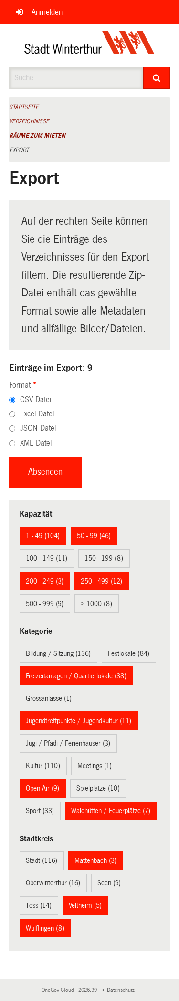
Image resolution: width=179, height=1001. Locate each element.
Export (19, 150)
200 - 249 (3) (44, 581)
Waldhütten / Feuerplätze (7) (110, 811)
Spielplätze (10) (98, 788)
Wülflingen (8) (45, 928)
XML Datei (36, 443)
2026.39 (88, 990)
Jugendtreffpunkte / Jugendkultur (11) (78, 721)
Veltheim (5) (85, 905)
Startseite (24, 107)
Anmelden (47, 12)
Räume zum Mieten (37, 135)
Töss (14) (39, 905)
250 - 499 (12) (101, 581)
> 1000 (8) (96, 604)
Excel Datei (37, 414)
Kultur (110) (43, 766)
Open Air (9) (42, 788)
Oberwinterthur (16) (53, 883)
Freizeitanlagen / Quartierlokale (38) (76, 676)
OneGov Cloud (59, 990)
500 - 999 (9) (44, 604)
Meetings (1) (94, 766)
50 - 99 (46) (94, 536)
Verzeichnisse (29, 121)
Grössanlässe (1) (49, 698)
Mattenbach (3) (95, 860)
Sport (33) (40, 811)
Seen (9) (109, 883)
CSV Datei (35, 399)
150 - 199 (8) (103, 558)
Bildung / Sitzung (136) (58, 653)
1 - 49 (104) (43, 536)
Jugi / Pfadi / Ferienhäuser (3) (68, 743)
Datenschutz (122, 990)
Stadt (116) (41, 860)
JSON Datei (38, 428)
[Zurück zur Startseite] (89, 45)
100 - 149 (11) (46, 558)
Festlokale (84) (128, 653)
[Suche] (156, 78)
